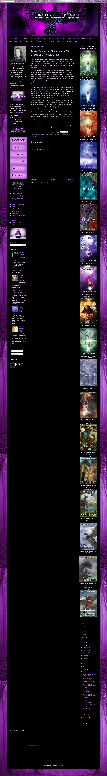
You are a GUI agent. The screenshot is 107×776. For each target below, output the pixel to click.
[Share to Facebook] (66, 132)
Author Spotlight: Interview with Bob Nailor (21, 310)
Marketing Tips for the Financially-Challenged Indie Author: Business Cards (19, 256)
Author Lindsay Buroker (18, 215)
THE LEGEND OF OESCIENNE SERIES (59, 38)
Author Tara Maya (16, 222)
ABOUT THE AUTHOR (16, 41)
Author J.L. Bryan (16, 211)
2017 (82, 631)
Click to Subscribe (19, 112)
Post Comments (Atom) (44, 183)
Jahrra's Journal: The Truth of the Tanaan (90, 674)
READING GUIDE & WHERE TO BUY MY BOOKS (30, 38)
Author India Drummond (18, 206)
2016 (82, 634)
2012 (82, 645)
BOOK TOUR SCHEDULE (33, 41)
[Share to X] (64, 132)
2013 (82, 642)
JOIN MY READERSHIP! (70, 41)
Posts (13, 351)
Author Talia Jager (16, 220)
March (85, 672)
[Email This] (61, 132)
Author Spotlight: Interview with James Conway (89, 695)
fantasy (37, 134)
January (85, 717)
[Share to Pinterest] (67, 132)
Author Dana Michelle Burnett (18, 198)
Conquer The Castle (88, 700)
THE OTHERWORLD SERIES (82, 38)
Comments (15, 354)
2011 (82, 721)
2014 (82, 640)
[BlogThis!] (62, 132)
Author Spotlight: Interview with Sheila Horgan (89, 704)
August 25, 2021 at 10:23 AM (48, 147)
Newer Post (34, 179)
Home (10, 38)
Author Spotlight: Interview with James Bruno (89, 685)
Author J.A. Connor (17, 209)
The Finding (63, 134)
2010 (82, 723)
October (85, 653)
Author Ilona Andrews (18, 204)
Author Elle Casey (16, 202)
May (84, 666)
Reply (36, 152)
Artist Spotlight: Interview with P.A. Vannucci (21, 330)
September (86, 655)
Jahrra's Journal (49, 134)
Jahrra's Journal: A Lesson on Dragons (90, 690)
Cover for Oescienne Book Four (21, 277)
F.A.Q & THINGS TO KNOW (52, 41)
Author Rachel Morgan (18, 218)
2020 (82, 623)
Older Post (71, 179)
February (85, 715)
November (86, 650)
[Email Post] (58, 132)
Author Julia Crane (17, 213)
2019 (82, 626)
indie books (42, 134)
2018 (82, 629)
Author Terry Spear (17, 225)
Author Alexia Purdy (17, 193)
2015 (82, 637)
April (84, 669)
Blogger (61, 765)
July (84, 661)
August (85, 658)
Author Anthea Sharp (17, 196)
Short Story (56, 134)
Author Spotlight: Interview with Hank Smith (17, 292)
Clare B (37, 147)
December (86, 647)
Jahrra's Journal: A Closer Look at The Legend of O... (89, 709)
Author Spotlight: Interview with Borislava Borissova (89, 679)
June (84, 663)
